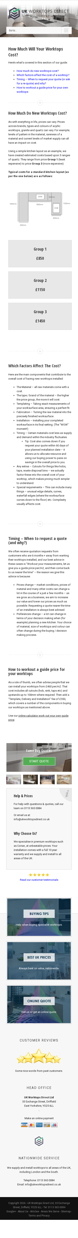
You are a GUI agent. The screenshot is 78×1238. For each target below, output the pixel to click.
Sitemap (66, 1211)
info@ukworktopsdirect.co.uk (32, 819)
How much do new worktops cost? (38, 70)
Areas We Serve (50, 1211)
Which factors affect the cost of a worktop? (43, 75)
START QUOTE (39, 761)
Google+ (11, 1211)
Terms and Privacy (39, 1215)
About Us (23, 1211)
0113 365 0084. (33, 808)
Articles (34, 1211)
